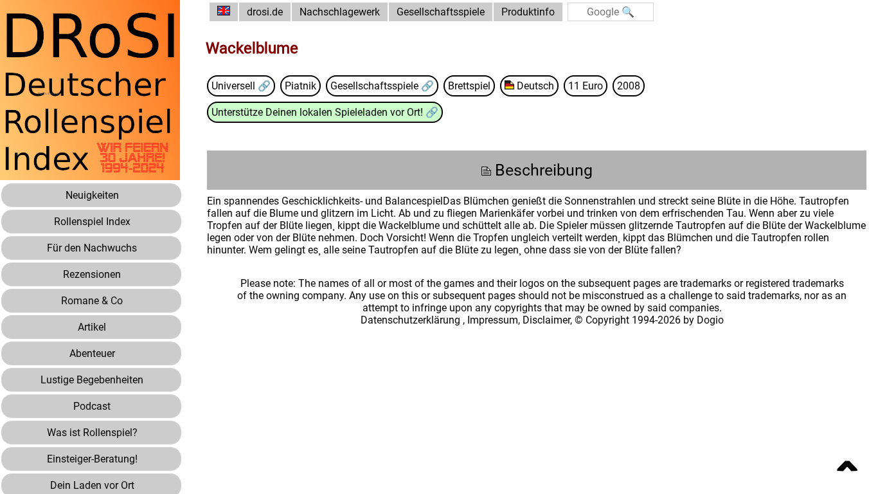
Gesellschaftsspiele (441, 12)
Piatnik (300, 86)
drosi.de (265, 12)
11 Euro (585, 86)
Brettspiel (469, 86)
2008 (628, 86)
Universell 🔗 (241, 86)
